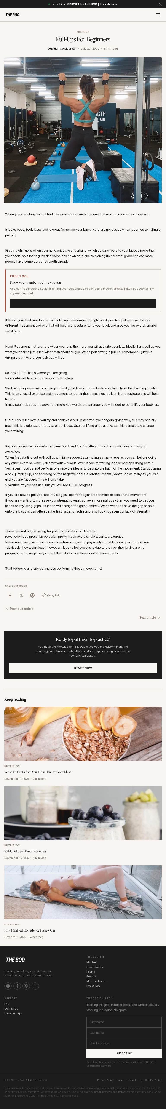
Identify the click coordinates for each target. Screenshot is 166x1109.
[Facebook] (17, 986)
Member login (13, 1013)
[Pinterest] (26, 986)
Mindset (91, 962)
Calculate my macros (83, 303)
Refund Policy (134, 1080)
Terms (119, 1080)
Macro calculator (96, 981)
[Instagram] (8, 986)
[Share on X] (21, 595)
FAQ (7, 1003)
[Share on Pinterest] (32, 595)
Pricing (90, 971)
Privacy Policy (105, 1080)
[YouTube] (35, 986)
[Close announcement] (160, 4)
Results (91, 976)
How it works (94, 967)
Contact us (11, 1008)
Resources (93, 985)
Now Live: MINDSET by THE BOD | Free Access (85, 4)
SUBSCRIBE (124, 1053)
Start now (83, 668)
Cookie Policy (153, 1080)
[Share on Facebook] (10, 595)
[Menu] (158, 15)
